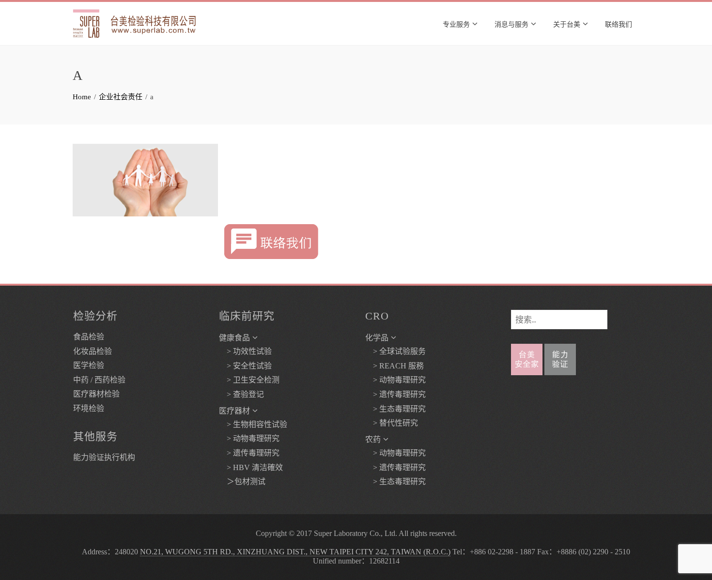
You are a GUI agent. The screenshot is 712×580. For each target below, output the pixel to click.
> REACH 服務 (394, 366)
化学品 (376, 338)
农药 (373, 439)
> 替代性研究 (391, 423)
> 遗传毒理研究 (249, 453)
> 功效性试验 (245, 351)
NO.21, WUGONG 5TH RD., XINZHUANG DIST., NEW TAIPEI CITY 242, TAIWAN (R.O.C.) (295, 552)
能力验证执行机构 (104, 457)
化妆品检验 (92, 351)
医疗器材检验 (96, 394)
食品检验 (88, 337)
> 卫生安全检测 (249, 380)
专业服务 (456, 23)
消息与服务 (511, 23)
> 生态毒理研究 (395, 409)
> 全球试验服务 (395, 351)
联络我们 (618, 23)
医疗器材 (234, 411)
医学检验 (88, 365)
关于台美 (566, 23)
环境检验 (88, 408)
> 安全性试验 (245, 366)
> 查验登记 (241, 394)
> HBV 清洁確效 (251, 467)
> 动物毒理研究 (249, 438)
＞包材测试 (242, 481)
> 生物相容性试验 (253, 424)
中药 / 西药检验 (99, 380)
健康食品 (234, 338)
